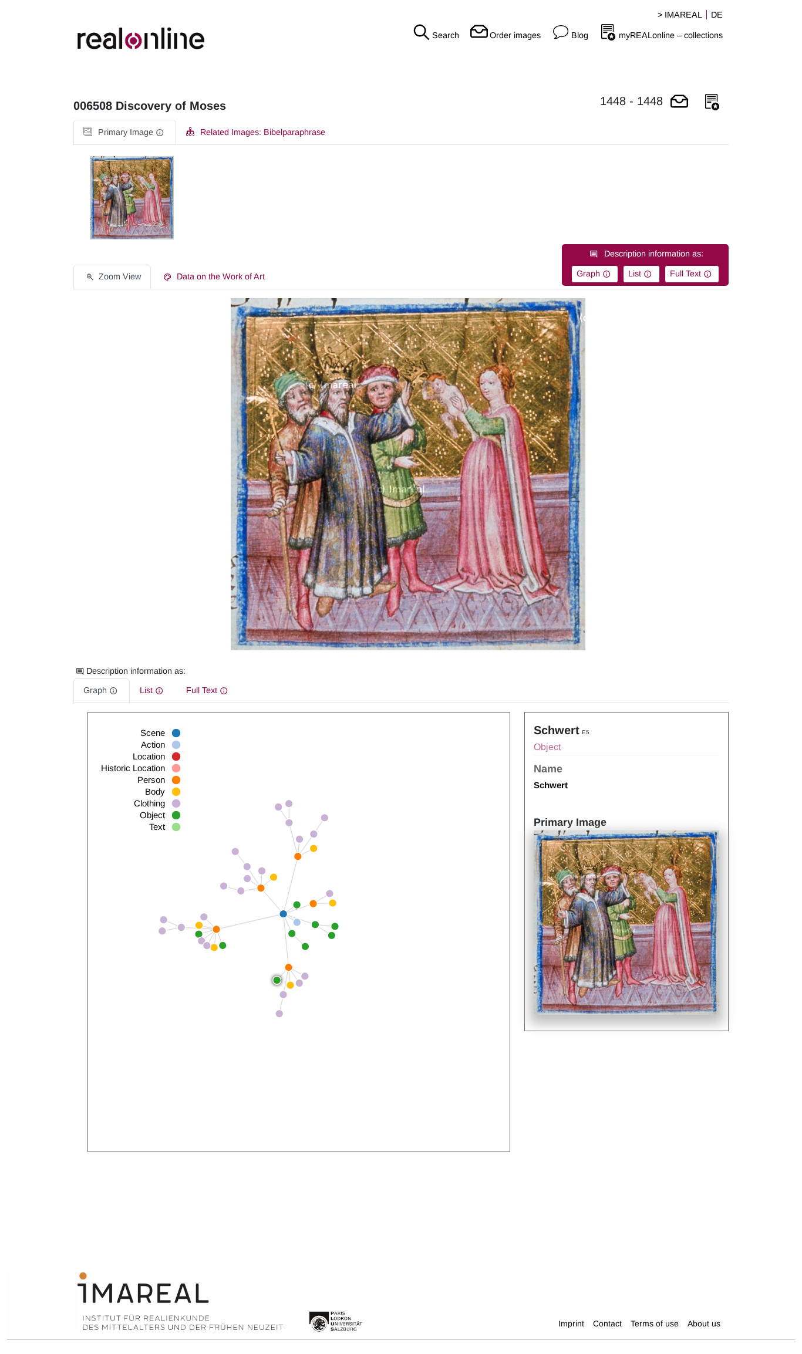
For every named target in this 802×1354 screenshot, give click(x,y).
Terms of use (655, 1323)
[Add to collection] (712, 102)
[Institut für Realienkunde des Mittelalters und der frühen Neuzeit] (180, 1301)
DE (717, 14)
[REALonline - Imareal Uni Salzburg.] (133, 29)
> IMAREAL (680, 14)
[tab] (124, 132)
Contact (607, 1323)
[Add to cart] (679, 102)
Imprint (571, 1323)
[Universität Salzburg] (336, 1320)
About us (704, 1323)
